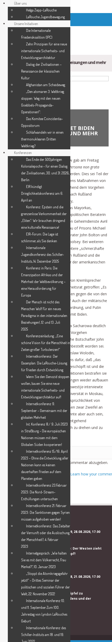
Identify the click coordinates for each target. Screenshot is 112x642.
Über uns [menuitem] (20, 3)
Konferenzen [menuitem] (23, 152)
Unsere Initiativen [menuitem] (26, 23)
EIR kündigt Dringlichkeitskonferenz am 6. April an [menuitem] (42, 193)
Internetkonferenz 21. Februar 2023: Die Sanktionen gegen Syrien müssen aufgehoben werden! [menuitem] (45, 512)
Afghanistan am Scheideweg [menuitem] (45, 85)
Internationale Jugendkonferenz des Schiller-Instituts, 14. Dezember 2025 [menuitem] (42, 254)
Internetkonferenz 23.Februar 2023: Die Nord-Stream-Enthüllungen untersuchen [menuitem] (44, 492)
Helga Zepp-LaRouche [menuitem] (41, 10)
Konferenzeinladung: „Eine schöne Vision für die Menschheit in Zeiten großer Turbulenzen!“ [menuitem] (45, 343)
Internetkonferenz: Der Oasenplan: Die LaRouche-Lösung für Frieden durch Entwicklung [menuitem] (44, 363)
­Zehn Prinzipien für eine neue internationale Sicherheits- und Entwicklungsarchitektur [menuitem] (44, 51)
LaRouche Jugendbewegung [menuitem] (45, 17)
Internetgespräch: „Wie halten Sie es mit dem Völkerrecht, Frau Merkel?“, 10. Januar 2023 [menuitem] (44, 560)
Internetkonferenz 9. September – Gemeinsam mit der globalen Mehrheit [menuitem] (44, 411)
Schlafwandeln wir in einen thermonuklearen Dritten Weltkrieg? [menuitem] (42, 139)
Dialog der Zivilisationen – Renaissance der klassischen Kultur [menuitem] (41, 71)
